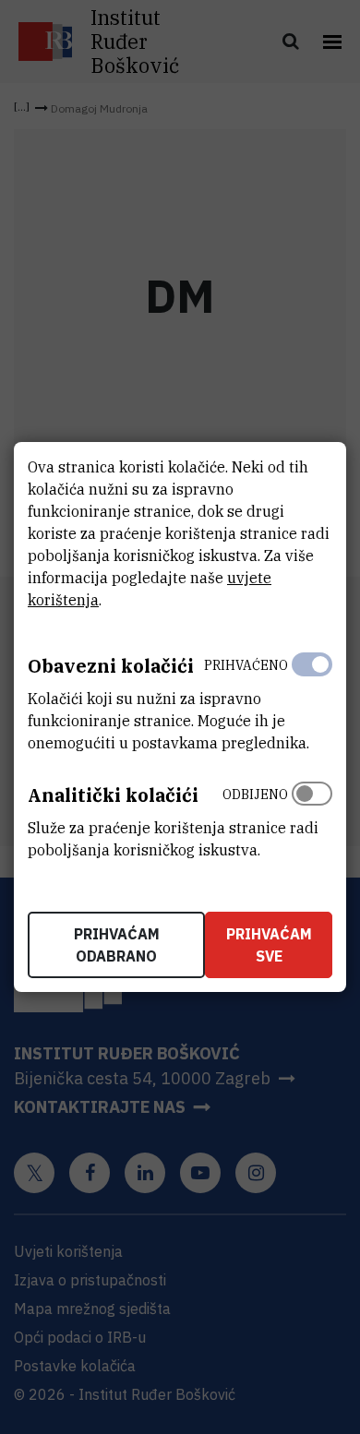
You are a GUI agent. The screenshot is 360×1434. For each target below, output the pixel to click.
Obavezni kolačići (111, 665)
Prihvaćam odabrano (117, 945)
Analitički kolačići (113, 795)
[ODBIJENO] (312, 818)
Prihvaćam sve (269, 945)
